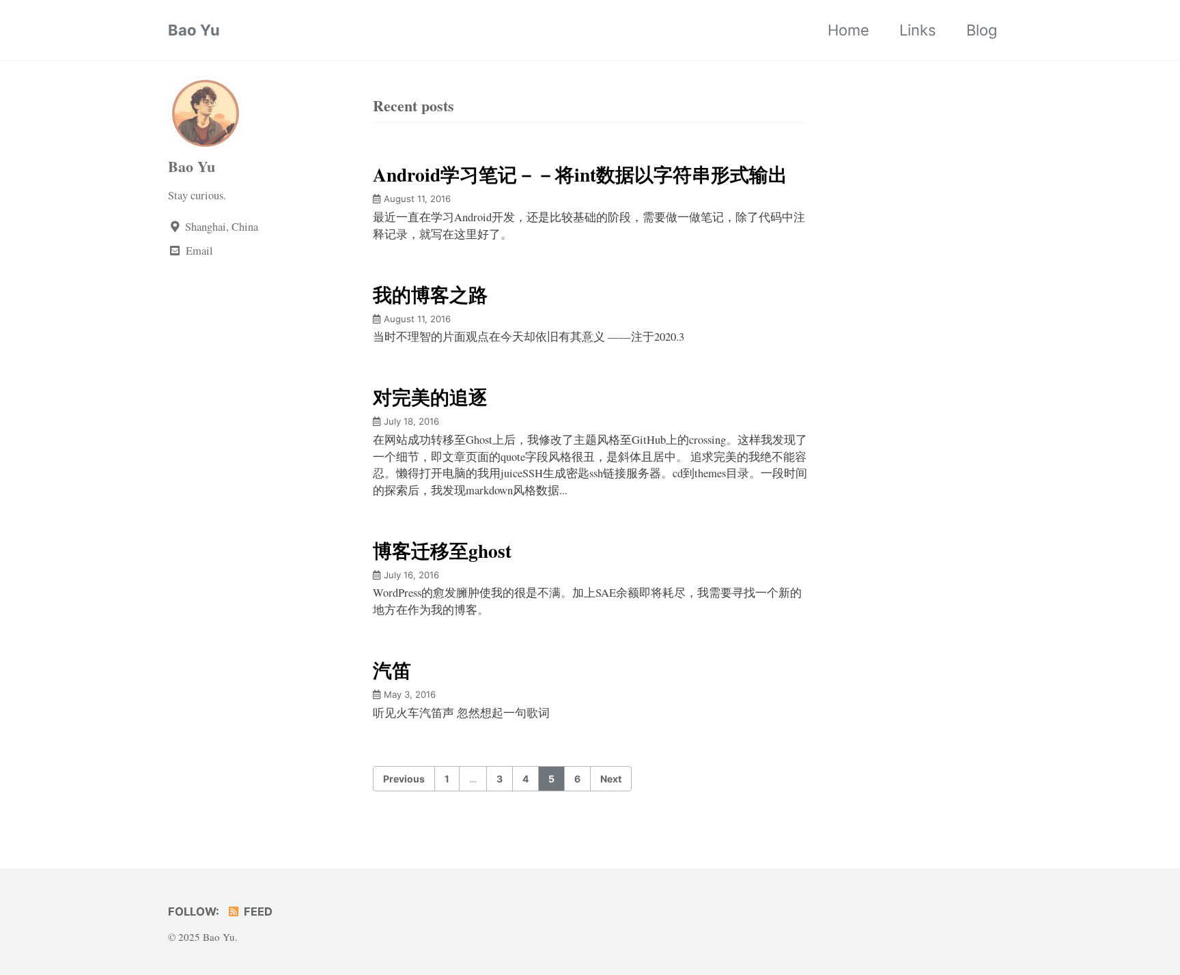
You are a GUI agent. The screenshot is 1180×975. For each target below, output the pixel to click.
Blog (981, 30)
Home (848, 30)
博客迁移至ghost (442, 550)
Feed (256, 911)
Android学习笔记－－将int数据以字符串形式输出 (580, 174)
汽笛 (392, 669)
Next (610, 779)
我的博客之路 (430, 294)
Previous (404, 779)
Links (917, 30)
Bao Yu (194, 30)
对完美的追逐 (430, 396)
